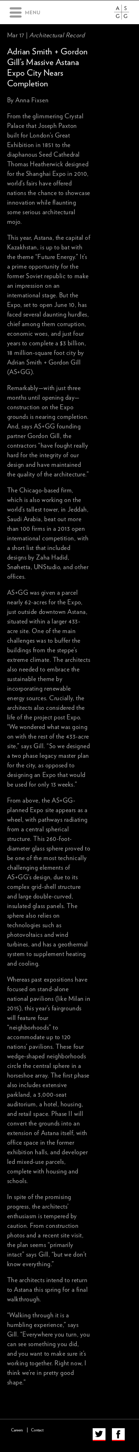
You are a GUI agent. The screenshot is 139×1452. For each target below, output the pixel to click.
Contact (37, 1430)
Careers (17, 1430)
